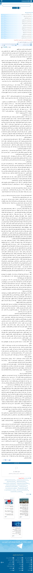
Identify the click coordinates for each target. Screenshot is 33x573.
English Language (10, 566)
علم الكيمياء (10, 568)
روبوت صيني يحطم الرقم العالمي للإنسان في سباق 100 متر (16, 530)
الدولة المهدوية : (16, 40)
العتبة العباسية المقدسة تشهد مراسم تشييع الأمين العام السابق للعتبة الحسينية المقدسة (24, 505)
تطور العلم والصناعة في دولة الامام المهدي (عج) (10, 483)
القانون (30, 566)
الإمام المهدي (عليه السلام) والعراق (21, 481)
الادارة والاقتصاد (10, 564)
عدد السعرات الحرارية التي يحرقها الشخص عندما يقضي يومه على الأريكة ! (9, 511)
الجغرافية (20, 564)
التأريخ (30, 564)
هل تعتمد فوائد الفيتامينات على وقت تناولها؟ (9, 506)
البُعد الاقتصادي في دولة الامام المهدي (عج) (16, 491)
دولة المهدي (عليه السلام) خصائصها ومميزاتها (23, 483)
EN (0, 3)
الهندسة (11, 570)
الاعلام (20, 566)
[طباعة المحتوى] (1, 47)
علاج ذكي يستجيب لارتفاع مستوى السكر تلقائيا (9, 508)
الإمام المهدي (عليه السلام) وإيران (11, 481)
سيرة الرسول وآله (28, 12)
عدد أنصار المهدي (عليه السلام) (23, 486)
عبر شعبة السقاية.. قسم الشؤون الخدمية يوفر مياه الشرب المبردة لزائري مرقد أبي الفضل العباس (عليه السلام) (24, 514)
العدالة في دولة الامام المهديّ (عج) (22, 488)
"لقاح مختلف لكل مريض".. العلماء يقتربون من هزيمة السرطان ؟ (9, 514)
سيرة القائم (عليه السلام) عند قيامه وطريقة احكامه (11, 486)
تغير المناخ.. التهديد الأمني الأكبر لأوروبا (16, 534)
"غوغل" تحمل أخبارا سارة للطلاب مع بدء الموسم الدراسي (16, 528)
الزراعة (30, 568)
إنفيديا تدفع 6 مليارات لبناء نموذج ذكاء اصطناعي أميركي (16, 532)
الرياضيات (20, 570)
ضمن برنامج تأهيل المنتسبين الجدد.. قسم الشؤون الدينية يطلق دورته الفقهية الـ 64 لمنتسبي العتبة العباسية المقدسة (24, 508)
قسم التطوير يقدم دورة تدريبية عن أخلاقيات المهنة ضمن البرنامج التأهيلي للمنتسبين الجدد (24, 511)
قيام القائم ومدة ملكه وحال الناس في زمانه (11, 488)
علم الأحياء (29, 570)
